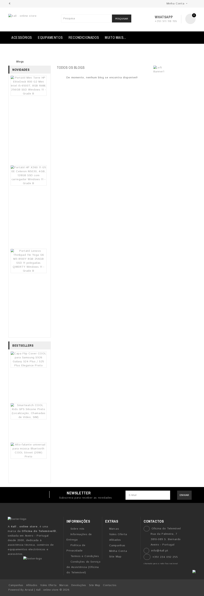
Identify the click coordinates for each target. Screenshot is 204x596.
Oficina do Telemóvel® (39, 531)
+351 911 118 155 (166, 21)
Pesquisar (121, 18)
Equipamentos (50, 37)
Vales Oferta (118, 534)
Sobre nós (77, 529)
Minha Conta (118, 551)
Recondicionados (84, 37)
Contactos (109, 585)
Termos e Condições (85, 556)
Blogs (20, 62)
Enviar (184, 495)
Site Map (115, 557)
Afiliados (115, 540)
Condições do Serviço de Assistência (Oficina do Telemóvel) (84, 567)
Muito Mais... (115, 37)
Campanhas (117, 545)
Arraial (29, 590)
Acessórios (21, 37)
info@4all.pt (159, 551)
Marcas (114, 529)
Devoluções (78, 585)
